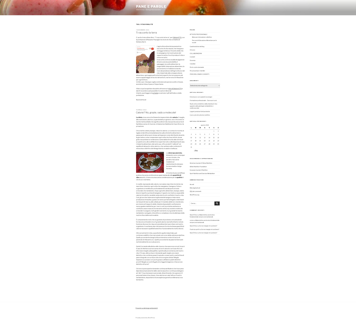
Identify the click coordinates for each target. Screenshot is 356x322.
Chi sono (192, 50)
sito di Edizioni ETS (175, 89)
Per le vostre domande (197, 67)
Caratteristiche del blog (197, 46)
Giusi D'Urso (193, 215)
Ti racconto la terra (146, 32)
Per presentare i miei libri (197, 71)
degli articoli (195, 188)
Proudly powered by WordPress (145, 317)
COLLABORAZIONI (196, 53)
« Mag (196, 150)
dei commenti (195, 191)
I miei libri (192, 64)
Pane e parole (151, 6)
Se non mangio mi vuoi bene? (208, 226)
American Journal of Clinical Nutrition (201, 163)
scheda (155, 93)
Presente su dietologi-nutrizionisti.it (147, 308)
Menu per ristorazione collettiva (202, 37)
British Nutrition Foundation (198, 166)
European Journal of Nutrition (199, 170)
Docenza (192, 60)
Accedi (192, 184)
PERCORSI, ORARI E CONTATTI (199, 74)
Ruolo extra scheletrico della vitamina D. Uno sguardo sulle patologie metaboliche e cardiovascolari (203, 106)
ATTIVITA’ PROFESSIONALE (198, 34)
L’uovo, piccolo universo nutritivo (200, 115)
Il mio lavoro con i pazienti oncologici (201, 97)
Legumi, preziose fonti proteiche (200, 111)
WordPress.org (194, 195)
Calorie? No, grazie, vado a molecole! (156, 112)
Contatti (192, 57)
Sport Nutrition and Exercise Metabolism (202, 173)
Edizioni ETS (177, 37)
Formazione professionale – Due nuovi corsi (203, 100)
